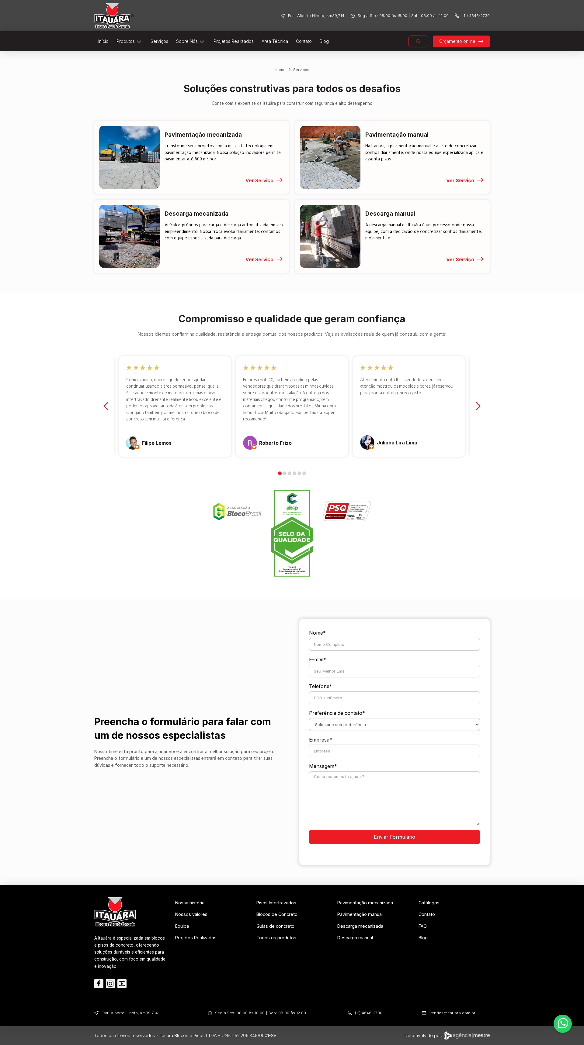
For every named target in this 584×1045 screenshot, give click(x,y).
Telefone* (320, 686)
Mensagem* (323, 766)
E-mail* (317, 659)
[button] (418, 41)
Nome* (317, 633)
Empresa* (320, 740)
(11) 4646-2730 (476, 15)
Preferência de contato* (337, 713)
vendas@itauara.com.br (452, 1013)
